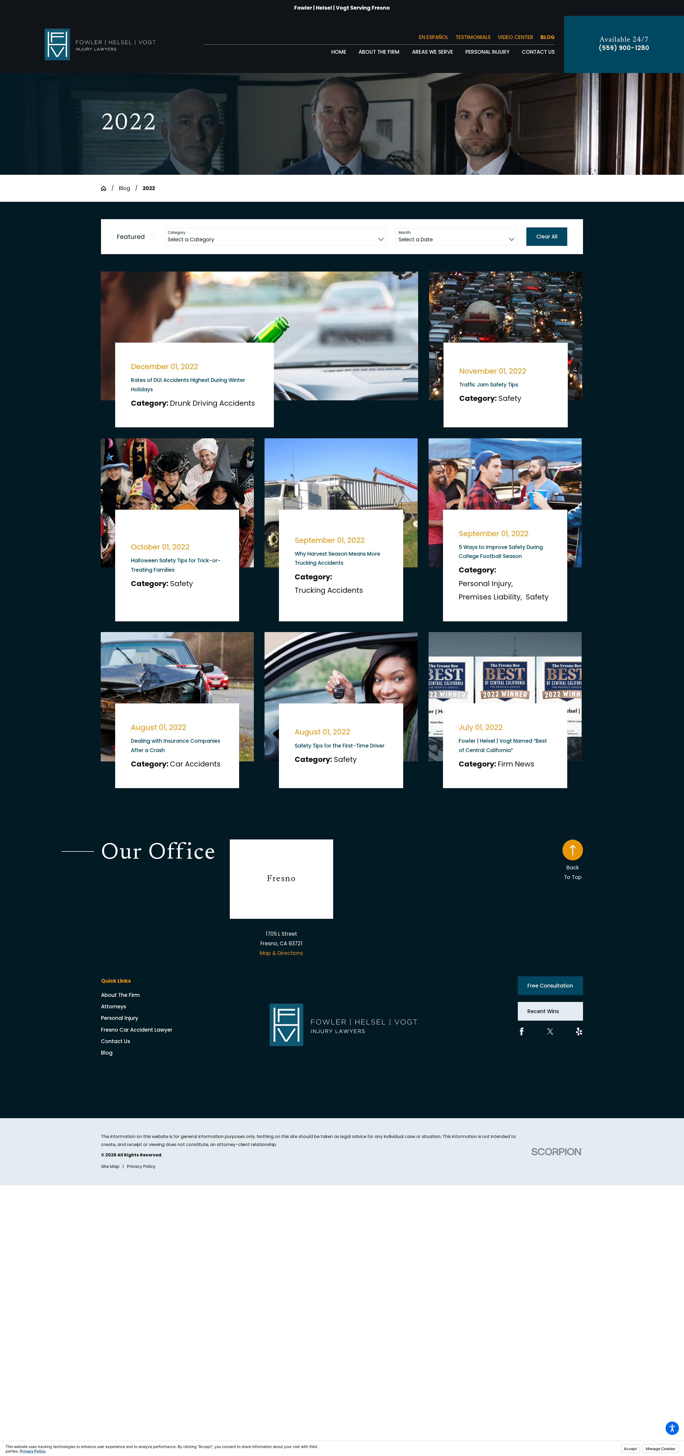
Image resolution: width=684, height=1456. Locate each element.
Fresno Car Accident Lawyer (136, 1038)
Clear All (547, 236)
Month (405, 232)
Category (176, 232)
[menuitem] (338, 52)
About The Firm (120, 1004)
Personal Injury (119, 1027)
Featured (131, 237)
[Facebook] (522, 1040)
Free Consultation (550, 994)
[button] (672, 1428)
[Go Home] (106, 188)
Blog (548, 37)
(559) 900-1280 (624, 48)
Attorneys (113, 1015)
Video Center (515, 37)
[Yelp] (579, 1040)
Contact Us (115, 1050)
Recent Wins (543, 1020)
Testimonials (473, 37)
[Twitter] (550, 1040)
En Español (433, 37)
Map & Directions (281, 962)
